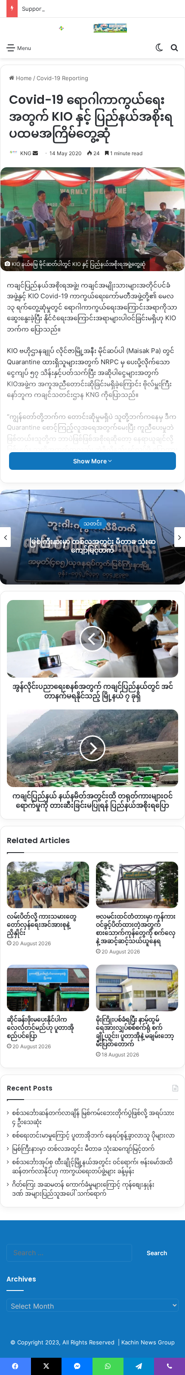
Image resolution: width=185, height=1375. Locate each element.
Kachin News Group (148, 1342)
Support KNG (39, 8)
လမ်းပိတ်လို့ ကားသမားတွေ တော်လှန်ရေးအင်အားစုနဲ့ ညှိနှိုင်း (42, 924)
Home (23, 78)
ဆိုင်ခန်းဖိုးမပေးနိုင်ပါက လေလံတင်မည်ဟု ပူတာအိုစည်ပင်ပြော (40, 1027)
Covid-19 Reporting (62, 78)
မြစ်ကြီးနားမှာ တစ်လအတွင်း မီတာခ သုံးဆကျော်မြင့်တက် (93, 546)
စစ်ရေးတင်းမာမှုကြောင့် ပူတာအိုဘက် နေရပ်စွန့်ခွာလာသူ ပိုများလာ (93, 1135)
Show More (90, 461)
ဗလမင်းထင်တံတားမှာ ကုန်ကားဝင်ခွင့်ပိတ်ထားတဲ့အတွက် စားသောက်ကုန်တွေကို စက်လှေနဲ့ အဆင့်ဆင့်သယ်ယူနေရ (136, 928)
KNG (25, 153)
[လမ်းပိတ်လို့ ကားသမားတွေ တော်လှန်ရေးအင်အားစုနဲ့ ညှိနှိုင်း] (48, 885)
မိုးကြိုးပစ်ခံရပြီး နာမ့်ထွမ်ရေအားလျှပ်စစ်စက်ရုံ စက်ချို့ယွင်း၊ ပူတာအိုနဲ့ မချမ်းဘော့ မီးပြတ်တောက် (135, 1031)
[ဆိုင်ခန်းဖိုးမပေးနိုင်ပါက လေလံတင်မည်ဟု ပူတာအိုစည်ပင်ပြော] (48, 988)
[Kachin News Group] (92, 28)
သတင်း (92, 523)
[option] (92, 537)
